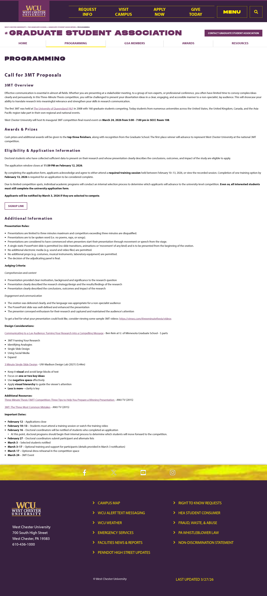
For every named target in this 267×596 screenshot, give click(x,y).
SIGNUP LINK (16, 206)
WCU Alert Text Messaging (121, 512)
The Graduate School (37, 27)
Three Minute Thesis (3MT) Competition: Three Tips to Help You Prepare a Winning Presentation (60, 400)
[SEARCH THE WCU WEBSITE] (256, 12)
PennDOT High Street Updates (124, 552)
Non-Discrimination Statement (205, 542)
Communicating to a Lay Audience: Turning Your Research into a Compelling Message (54, 333)
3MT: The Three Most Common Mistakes (27, 407)
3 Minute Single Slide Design (21, 364)
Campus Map (109, 502)
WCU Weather (110, 522)
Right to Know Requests (200, 502)
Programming (76, 43)
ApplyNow (160, 12)
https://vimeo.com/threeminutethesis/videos (145, 318)
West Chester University (15, 27)
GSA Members (134, 43)
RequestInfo (87, 12)
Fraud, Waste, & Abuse (197, 522)
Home (23, 43)
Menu (232, 12)
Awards (188, 43)
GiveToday (195, 12)
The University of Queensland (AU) (53, 108)
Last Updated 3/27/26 (195, 579)
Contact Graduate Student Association (233, 33)
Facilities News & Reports (120, 542)
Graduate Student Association (62, 27)
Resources (240, 43)
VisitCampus (123, 12)
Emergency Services (116, 532)
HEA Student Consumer (199, 512)
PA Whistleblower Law (198, 532)
